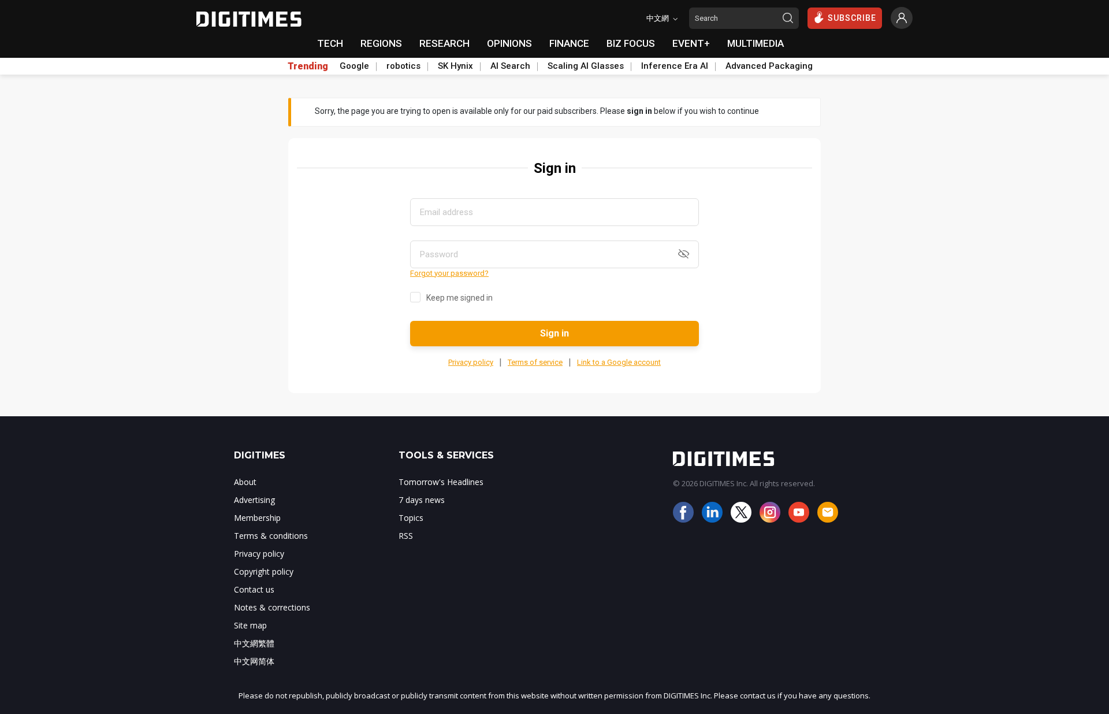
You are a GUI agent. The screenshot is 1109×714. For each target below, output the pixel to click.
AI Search (510, 66)
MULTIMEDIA (755, 43)
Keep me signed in (459, 297)
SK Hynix (455, 66)
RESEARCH (444, 43)
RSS (406, 535)
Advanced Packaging (769, 66)
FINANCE (569, 43)
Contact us (254, 589)
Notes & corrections (272, 607)
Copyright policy (263, 571)
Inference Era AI (674, 66)
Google (354, 66)
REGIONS (381, 43)
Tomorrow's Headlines (441, 481)
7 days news (422, 499)
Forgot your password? (449, 273)
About (245, 481)
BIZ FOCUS (630, 43)
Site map (250, 625)
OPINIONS (509, 43)
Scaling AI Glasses (586, 66)
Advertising (254, 499)
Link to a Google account (619, 362)
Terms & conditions (271, 535)
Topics (411, 517)
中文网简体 (254, 661)
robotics (403, 66)
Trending (308, 66)
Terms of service (535, 362)
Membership (257, 517)
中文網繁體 (254, 643)
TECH (330, 43)
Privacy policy (470, 362)
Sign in (554, 333)
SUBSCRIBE (852, 18)
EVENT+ (691, 43)
